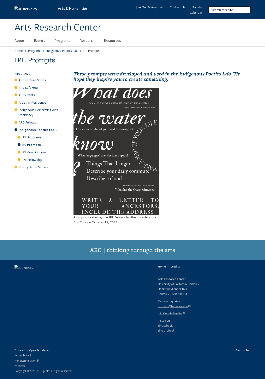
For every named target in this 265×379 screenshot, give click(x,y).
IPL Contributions (34, 152)
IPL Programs (32, 137)
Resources (113, 40)
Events (40, 40)
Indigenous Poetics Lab (62, 51)
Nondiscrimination (26, 360)
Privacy (19, 366)
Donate (197, 7)
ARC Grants (27, 95)
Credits (175, 266)
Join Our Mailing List (150, 7)
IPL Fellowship (32, 159)
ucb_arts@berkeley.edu (174, 306)
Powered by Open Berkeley (31, 350)
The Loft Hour (29, 87)
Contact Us (178, 7)
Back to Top (243, 350)
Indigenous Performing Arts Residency (38, 112)
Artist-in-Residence (32, 102)
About (19, 40)
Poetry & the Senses (33, 167)
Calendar (196, 12)
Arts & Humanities (73, 8)
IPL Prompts (31, 145)
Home (18, 51)
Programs (63, 40)
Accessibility (22, 355)
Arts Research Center (58, 27)
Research (87, 40)
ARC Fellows (27, 122)
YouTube (167, 330)
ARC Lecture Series (32, 80)
